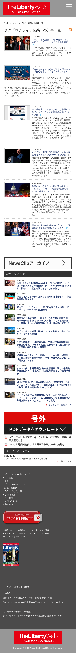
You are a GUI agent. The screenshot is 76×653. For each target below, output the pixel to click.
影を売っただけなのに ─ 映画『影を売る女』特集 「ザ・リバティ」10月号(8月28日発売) (44, 308)
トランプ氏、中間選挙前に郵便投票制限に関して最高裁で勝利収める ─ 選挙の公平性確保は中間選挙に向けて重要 (43, 371)
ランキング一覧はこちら (60, 404)
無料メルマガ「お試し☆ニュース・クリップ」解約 (26, 533)
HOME (5, 23)
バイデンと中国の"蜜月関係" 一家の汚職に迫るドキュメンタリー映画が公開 (51, 153)
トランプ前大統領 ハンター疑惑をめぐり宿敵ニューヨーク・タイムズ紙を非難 (51, 40)
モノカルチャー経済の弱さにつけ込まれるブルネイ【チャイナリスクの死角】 (43, 332)
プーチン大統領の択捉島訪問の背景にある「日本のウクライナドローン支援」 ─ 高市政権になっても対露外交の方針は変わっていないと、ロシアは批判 (43, 398)
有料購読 (8, 477)
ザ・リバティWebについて (17, 474)
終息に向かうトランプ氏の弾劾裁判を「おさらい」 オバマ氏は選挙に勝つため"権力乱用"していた (50, 189)
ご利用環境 (9, 494)
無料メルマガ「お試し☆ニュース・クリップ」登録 (26, 529)
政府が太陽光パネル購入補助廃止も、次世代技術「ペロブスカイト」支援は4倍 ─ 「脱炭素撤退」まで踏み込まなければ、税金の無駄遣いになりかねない (44, 384)
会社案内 (8, 497)
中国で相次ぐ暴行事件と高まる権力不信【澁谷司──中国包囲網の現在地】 (44, 298)
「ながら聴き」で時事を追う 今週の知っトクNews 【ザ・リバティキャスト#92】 (51, 70)
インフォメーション (18, 451)
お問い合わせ (10, 501)
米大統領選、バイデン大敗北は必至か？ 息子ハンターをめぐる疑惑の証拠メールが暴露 (51, 112)
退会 (6, 480)
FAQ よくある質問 (13, 491)
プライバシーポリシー (15, 484)
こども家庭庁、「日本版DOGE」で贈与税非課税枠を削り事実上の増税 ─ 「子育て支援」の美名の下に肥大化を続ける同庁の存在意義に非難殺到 (44, 344)
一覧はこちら (65, 461)
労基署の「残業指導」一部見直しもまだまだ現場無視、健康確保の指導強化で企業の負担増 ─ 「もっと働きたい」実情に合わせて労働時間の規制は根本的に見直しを (43, 320)
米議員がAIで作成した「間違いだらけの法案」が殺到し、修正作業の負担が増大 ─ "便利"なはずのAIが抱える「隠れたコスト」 (43, 358)
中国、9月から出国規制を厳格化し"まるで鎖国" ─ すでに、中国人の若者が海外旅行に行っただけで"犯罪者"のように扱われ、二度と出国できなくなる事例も (44, 286)
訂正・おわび (10, 487)
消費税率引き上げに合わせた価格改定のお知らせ (25, 458)
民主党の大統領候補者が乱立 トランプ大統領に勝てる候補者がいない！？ (51, 226)
